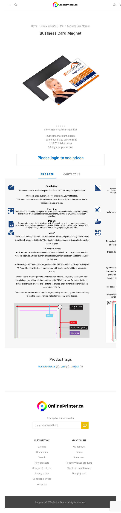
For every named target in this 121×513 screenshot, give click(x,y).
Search (42, 457)
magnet (75, 366)
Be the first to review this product (60, 129)
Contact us (42, 452)
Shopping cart (79, 473)
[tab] (47, 174)
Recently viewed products (79, 462)
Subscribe (85, 425)
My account (79, 446)
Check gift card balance (79, 468)
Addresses (79, 457)
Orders (79, 452)
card (63, 366)
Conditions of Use (42, 478)
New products (42, 462)
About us (42, 484)
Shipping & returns (41, 468)
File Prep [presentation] (47, 174)
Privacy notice (42, 473)
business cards (46, 366)
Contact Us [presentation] (71, 174)
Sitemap (42, 446)
